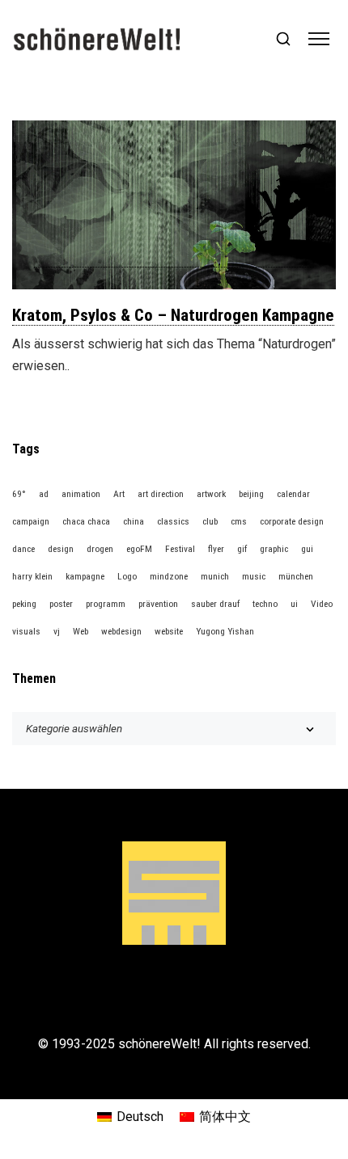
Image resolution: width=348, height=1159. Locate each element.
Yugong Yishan (225, 631)
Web (80, 631)
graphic (274, 548)
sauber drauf (215, 603)
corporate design (292, 521)
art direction (161, 493)
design (61, 548)
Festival (180, 548)
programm (105, 603)
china (133, 521)
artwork (211, 493)
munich (215, 576)
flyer (216, 548)
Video (322, 603)
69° (19, 493)
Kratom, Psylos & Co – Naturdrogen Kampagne (173, 315)
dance (23, 548)
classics (173, 521)
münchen (295, 576)
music (253, 576)
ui (294, 603)
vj (56, 631)
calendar (293, 493)
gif (242, 548)
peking (24, 603)
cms (239, 521)
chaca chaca (86, 521)
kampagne (85, 576)
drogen (100, 548)
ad (44, 493)
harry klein (32, 576)
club (210, 521)
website (169, 631)
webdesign (121, 631)
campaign (30, 521)
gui (307, 548)
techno (265, 603)
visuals (26, 631)
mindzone (169, 576)
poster (61, 603)
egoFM (139, 548)
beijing (251, 493)
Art (119, 493)
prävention (158, 603)
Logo (127, 576)
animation (81, 493)
